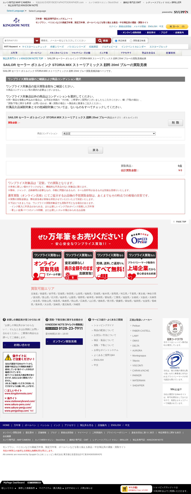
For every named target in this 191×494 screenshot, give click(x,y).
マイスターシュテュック (34, 46)
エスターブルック (158, 46)
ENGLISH (152, 26)
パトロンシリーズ (76, 46)
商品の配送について (104, 330)
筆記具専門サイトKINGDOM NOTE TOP (23, 58)
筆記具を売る (86, 425)
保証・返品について (104, 340)
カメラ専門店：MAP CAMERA (17, 440)
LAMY (135, 336)
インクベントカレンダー (133, 46)
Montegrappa (139, 355)
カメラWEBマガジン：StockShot (50, 440)
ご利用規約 (97, 432)
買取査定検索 (139, 40)
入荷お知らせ (86, 488)
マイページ (83, 432)
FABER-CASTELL (141, 331)
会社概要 (7, 436)
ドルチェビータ (110, 46)
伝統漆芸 (93, 46)
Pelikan (136, 325)
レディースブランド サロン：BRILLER (110, 440)
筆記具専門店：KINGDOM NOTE (148, 440)
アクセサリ (70, 425)
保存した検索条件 (27, 488)
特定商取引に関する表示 (169, 432)
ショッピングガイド (104, 325)
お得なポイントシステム (106, 350)
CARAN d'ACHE (140, 370)
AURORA (137, 350)
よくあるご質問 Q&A (104, 355)
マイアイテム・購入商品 (51, 488)
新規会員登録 (125, 26)
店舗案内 (102, 425)
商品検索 (122, 40)
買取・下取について (104, 345)
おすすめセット (72, 488)
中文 (161, 26)
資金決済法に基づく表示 (142, 432)
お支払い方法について (105, 335)
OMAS (135, 340)
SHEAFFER (138, 385)
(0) (183, 26)
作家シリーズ (57, 46)
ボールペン (30, 425)
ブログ (54, 432)
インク (57, 425)
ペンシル (44, 425)
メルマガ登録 (140, 26)
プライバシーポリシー (117, 432)
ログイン (113, 26)
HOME (6, 425)
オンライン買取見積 (12, 432)
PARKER (137, 375)
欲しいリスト (8, 488)
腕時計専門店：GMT (78, 440)
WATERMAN (138, 380)
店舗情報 (42, 432)
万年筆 (17, 425)
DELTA (135, 345)
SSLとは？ (176, 389)
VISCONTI (137, 365)
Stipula (136, 360)
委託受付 (30, 432)
